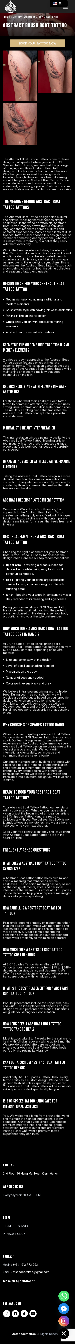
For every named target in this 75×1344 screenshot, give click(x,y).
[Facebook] (15, 1313)
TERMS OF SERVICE (16, 1226)
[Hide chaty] (63, 1333)
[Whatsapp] (63, 1296)
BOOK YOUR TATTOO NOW (37, 43)
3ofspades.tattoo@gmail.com (30, 1272)
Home (6, 16)
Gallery (17, 16)
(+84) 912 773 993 (25, 1264)
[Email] (33, 1313)
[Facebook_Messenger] (63, 1308)
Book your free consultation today (25, 831)
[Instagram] (6, 1313)
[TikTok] (24, 1313)
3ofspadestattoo (24, 1334)
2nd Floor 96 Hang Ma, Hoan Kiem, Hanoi (30, 1173)
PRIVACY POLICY (14, 1234)
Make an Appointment (19, 1281)
